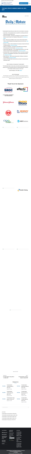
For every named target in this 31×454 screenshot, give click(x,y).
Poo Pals (3, 443)
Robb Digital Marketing (17, 451)
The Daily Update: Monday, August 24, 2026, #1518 (24, 393)
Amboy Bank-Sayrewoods (4, 441)
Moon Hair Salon (4, 434)
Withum (21, 70)
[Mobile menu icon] (29, 3)
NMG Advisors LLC (4, 432)
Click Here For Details (13, 45)
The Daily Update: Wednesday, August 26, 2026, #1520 (25, 386)
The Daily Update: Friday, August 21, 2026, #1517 (11, 398)
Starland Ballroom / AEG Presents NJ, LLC (4, 437)
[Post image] (4, 386)
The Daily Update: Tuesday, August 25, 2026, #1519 (10, 393)
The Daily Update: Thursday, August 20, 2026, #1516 (24, 399)
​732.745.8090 (15, 452)
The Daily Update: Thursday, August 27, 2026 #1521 (10, 386)
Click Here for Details (22, 50)
